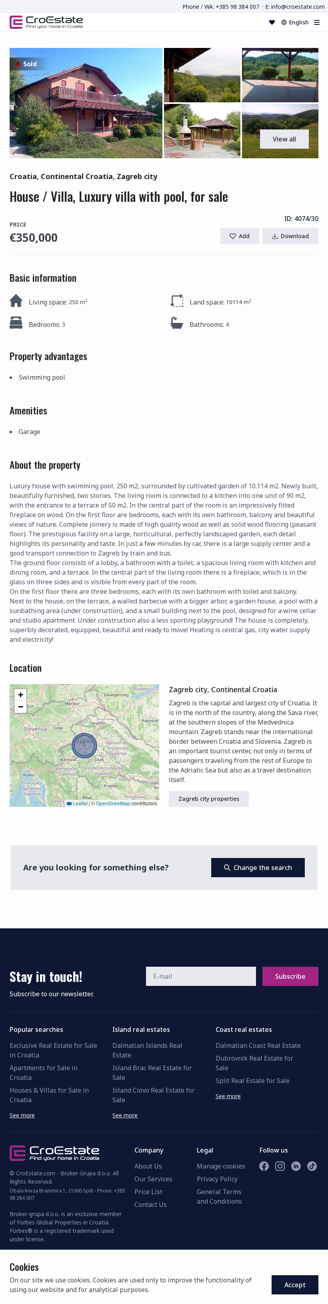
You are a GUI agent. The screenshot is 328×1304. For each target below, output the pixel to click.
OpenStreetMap (113, 803)
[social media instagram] (280, 1166)
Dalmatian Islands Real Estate (147, 1050)
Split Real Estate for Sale (253, 1080)
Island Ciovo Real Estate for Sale (153, 1095)
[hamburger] (317, 22)
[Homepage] (46, 22)
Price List (148, 1191)
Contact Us (150, 1204)
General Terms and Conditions (219, 1196)
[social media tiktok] (312, 1166)
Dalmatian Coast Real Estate (258, 1045)
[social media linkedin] (296, 1166)
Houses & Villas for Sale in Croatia (49, 1095)
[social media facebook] (264, 1166)
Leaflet (80, 803)
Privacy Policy (217, 1179)
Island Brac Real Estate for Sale (152, 1072)
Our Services (153, 1179)
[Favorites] (272, 22)
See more (22, 1115)
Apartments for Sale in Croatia (44, 1072)
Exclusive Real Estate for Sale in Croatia (53, 1050)
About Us (148, 1166)
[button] (86, 103)
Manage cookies (221, 1166)
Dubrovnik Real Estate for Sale (254, 1063)
